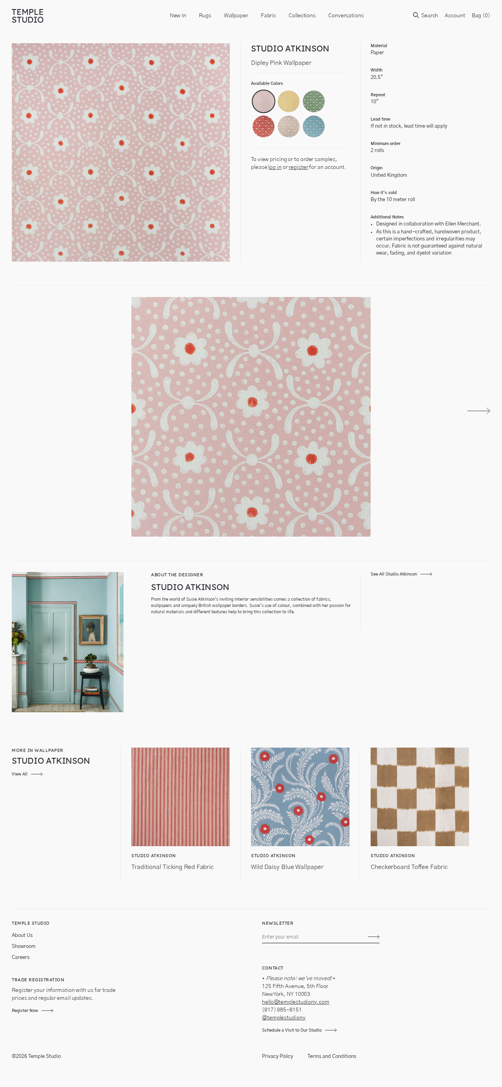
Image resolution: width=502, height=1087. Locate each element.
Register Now (25, 1010)
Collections (302, 15)
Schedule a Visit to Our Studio (292, 1030)
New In (178, 15)
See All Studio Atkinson (394, 574)
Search (429, 15)
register (298, 167)
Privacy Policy (277, 1056)
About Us (22, 935)
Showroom (24, 946)
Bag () (481, 15)
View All (19, 774)
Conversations (346, 15)
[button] (263, 101)
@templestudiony (284, 1018)
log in (274, 167)
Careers (20, 957)
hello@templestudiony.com (295, 1002)
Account (455, 15)
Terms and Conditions (331, 1056)
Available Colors (267, 83)
